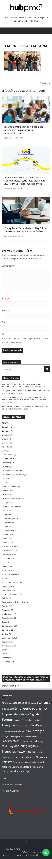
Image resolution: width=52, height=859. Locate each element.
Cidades (5, 443)
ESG (3, 482)
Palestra (5, 606)
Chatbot (5, 439)
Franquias (6, 502)
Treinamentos (7, 646)
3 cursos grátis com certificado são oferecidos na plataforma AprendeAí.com (24, 130)
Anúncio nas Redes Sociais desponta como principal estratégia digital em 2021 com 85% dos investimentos (24, 180)
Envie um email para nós (12, 784)
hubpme (5, 514)
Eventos (5, 490)
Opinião (5, 598)
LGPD (4, 562)
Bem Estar (6, 431)
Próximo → (45, 83)
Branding (5, 435)
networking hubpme (10, 594)
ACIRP (4, 423)
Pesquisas (6, 610)
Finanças (5, 494)
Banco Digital (7, 427)
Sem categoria (7, 626)
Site (3, 322)
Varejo (4, 654)
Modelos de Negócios (10, 582)
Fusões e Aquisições (10, 506)
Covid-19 (5, 447)
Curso (4, 451)
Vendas (5, 658)
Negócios (5, 586)
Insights (5, 538)
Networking (6, 590)
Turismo (5, 650)
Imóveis (5, 526)
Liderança (6, 566)
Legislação (6, 558)
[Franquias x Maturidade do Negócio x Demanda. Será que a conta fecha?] (26, 199)
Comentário (8, 266)
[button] (46, 852)
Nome (5, 299)
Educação (6, 467)
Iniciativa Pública (9, 530)
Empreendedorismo (10, 471)
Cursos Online (7, 455)
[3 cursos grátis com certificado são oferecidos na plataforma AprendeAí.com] (26, 97)
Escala (4, 479)
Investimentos (7, 550)
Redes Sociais (7, 618)
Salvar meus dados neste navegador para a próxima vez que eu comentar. (25, 340)
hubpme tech (7, 522)
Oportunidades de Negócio (13, 602)
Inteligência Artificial (10, 546)
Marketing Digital (9, 574)
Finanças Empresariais (11, 498)
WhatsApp (6, 662)
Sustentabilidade (9, 638)
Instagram (6, 542)
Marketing (6, 570)
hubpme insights (9, 518)
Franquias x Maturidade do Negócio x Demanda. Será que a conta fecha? (25, 230)
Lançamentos (7, 554)
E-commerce (7, 459)
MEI (3, 578)
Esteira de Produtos (10, 486)
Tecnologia (6, 642)
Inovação (5, 534)
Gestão (4, 510)
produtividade (7, 614)
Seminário (6, 630)
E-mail (5, 310)
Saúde (4, 622)
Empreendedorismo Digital (13, 475)
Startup (5, 634)
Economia (6, 463)
